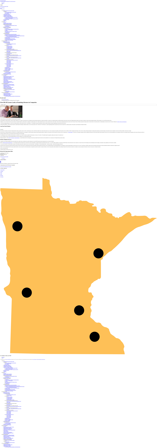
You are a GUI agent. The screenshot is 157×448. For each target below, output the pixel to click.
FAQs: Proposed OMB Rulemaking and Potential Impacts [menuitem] (12, 96)
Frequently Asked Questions (9, 380)
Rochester (1, 175)
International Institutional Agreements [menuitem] (10, 38)
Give (1, 7)
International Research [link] (6, 33)
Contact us (3, 7)
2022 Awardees (9, 413)
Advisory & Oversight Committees (8, 367)
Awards (8, 407)
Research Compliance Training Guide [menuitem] (8, 82)
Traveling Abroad (7, 388)
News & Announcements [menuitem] (7, 93)
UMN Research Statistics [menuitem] (7, 14)
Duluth (1, 172)
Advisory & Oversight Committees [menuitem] (8, 16)
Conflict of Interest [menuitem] (6, 80)
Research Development (7, 392)
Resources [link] (3, 21)
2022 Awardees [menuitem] (9, 66)
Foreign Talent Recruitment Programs (12, 387)
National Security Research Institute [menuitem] (9, 89)
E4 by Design (7, 364)
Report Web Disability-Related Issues (41, 359)
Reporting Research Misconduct (8, 432)
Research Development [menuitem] (7, 41)
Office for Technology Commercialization (13, 137)
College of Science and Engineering (121, 121)
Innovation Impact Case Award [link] (9, 59)
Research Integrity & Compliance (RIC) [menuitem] (9, 76)
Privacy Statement (34, 359)
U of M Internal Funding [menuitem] (7, 70)
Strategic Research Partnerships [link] (8, 88)
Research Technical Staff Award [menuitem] (9, 63)
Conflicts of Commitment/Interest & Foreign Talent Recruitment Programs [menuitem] (14, 35)
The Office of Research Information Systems (11, 376)
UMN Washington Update (7, 446)
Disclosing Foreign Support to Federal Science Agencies (12, 385)
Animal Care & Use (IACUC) (7, 429)
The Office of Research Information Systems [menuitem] (11, 25)
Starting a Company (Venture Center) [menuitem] (8, 87)
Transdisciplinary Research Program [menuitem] (10, 91)
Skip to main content (3, 0)
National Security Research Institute (9, 440)
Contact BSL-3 (7, 383)
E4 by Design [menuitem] (7, 13)
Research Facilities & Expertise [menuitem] (8, 23)
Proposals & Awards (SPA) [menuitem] (7, 73)
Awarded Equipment (9, 398)
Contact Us (5, 371)
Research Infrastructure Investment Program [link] (11, 52)
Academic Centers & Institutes (7, 366)
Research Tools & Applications (8, 374)
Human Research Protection (7, 427)
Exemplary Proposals (9, 397)
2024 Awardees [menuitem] (9, 61)
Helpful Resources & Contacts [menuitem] (9, 40)
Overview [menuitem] (5, 22)
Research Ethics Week (6, 433)
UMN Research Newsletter (7, 445)
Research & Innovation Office (4, 6)
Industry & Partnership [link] (5, 83)
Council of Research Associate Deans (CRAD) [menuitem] (11, 17)
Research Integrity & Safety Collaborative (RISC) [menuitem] (11, 18)
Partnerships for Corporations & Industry (9, 435)
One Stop (3, 2)
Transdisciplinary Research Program (10, 442)
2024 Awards (8, 402)
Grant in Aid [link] (6, 45)
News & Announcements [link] (5, 92)
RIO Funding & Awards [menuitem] (7, 42)
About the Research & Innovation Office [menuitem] (9, 10)
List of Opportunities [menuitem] (8, 72)
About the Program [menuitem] (9, 53)
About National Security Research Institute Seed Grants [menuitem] (14, 55)
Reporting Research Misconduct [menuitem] (8, 81)
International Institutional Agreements (10, 389)
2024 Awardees (9, 412)
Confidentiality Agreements (7, 437)
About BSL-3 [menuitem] (7, 28)
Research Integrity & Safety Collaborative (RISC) (11, 369)
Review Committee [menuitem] (7, 69)
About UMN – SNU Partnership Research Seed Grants (14, 408)
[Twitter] (78, 161)
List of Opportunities (8, 423)
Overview (5, 373)
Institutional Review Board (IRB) (8, 428)
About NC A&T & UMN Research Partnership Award (14, 401)
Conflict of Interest (6, 431)
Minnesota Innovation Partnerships (7, 142)
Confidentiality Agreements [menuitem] (7, 86)
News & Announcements (5, 99)
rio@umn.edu (2, 156)
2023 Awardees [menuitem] (9, 62)
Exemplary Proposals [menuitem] (9, 46)
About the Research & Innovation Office (9, 361)
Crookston (1, 171)
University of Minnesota (8, 359)
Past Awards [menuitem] (8, 54)
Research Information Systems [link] (7, 24)
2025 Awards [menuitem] (8, 51)
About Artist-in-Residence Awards (11, 394)
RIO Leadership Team (8, 363)
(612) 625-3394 (6, 156)
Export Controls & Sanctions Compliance (10, 390)
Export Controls (6, 430)
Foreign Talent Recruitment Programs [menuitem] (12, 36)
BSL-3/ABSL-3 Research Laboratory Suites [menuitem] (11, 31)
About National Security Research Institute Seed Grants (14, 406)
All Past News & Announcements (8, 444)
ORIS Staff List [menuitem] (7, 26)
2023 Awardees (9, 416)
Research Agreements (6, 436)
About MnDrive (7, 441)
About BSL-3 (7, 379)
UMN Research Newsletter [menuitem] (7, 94)
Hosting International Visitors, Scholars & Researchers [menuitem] (12, 37)
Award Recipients (9, 395)
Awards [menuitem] (8, 56)
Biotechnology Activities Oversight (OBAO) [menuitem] (9, 79)
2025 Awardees (9, 411)
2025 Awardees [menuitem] (9, 60)
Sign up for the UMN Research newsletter (5, 166)
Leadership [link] (5, 11)
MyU (2, 3)
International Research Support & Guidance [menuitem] (11, 34)
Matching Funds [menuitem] (7, 67)
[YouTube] (78, 162)
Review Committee (7, 420)
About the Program (9, 404)
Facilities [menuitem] (6, 30)
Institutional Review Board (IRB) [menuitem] (8, 77)
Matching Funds (7, 418)
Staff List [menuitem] (5, 20)
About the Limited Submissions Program (10, 422)
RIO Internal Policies (6, 370)
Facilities (6, 381)
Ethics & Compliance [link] (4, 74)
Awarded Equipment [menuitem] (9, 47)
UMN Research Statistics (7, 365)
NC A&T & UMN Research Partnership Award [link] (11, 49)
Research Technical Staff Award (9, 414)
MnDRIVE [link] (5, 90)
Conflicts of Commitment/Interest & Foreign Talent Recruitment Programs (14, 386)
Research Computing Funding (9, 419)
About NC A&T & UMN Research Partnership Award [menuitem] (14, 50)
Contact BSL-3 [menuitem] (7, 32)
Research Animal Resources (7, 377)
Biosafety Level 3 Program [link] (7, 27)
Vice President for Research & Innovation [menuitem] (10, 12)
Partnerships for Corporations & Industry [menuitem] (9, 84)
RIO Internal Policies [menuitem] (6, 19)
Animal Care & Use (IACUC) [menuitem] (7, 78)
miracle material (70, 132)
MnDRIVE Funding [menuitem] (8, 68)
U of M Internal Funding (7, 421)
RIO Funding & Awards (7, 393)
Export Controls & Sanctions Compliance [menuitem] (10, 39)
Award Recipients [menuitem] (9, 44)
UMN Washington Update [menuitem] (7, 95)
